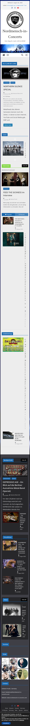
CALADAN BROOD (7, 100)
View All (25, 165)
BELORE (20, 99)
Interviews (6, 82)
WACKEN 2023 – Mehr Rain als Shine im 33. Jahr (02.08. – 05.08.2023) (19, 437)
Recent (22, 214)
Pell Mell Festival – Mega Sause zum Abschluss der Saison (25, 373)
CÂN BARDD (15, 100)
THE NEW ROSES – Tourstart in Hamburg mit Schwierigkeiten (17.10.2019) (20, 222)
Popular (9, 214)
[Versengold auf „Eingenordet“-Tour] (13, 148)
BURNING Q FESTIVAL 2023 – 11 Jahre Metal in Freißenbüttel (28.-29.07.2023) (21, 565)
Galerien (26, 710)
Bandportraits (6, 478)
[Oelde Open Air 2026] (12, 631)
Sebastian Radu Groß (17, 93)
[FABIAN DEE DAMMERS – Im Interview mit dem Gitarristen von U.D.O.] (13, 239)
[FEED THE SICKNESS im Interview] (15, 179)
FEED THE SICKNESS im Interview (13, 194)
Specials (13, 82)
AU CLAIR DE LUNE (13, 99)
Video (16, 710)
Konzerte (11, 708)
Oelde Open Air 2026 (24, 628)
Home (6, 708)
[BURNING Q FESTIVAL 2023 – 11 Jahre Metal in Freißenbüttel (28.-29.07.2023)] (9, 567)
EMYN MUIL (6, 102)
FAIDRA (11, 102)
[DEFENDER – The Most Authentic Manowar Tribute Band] (11, 521)
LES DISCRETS (19, 104)
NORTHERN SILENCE (8, 106)
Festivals (17, 708)
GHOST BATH (6, 104)
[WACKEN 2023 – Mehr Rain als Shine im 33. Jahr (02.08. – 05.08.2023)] (8, 439)
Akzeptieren (6, 723)
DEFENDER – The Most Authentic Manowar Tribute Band (23, 519)
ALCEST (6, 99)
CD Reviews (5, 710)
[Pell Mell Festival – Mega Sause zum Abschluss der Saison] (13, 384)
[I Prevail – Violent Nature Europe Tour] (11, 613)
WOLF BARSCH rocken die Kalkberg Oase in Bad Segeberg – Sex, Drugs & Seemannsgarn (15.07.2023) (19, 583)
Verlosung (11, 710)
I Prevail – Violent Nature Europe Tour (24, 610)
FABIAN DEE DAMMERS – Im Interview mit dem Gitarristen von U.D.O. (25, 271)
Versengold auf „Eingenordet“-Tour (17, 5)
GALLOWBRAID (16, 102)
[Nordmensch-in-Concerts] (4, 55)
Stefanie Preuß (13, 199)
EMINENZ (21, 100)
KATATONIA (13, 104)
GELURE (23, 102)
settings (21, 720)
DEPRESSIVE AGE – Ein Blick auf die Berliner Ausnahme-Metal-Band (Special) (14, 486)
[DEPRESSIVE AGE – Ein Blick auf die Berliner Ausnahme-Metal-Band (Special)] (15, 470)
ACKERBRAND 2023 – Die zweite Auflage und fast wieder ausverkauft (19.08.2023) (22, 548)
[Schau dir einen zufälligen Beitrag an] (26, 55)
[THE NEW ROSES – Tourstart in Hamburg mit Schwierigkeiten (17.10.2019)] (8, 220)
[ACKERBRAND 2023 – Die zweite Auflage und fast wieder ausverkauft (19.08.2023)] (10, 549)
